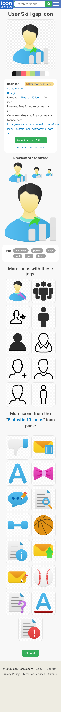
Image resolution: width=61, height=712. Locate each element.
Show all (30, 653)
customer (20, 250)
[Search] (48, 4)
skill (17, 256)
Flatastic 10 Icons (31, 97)
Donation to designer (40, 84)
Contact (51, 668)
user (50, 250)
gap (29, 256)
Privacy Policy (11, 674)
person (37, 250)
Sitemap (53, 674)
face (40, 256)
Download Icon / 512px (31, 140)
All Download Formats (30, 147)
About (39, 668)
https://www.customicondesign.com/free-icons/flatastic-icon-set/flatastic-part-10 (33, 129)
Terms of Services (34, 674)
